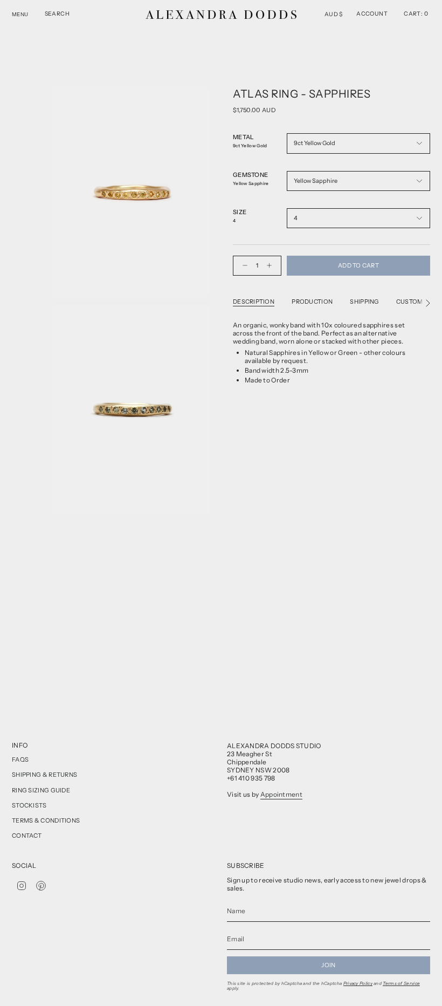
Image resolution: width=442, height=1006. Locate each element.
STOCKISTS (29, 805)
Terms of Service (401, 983)
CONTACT (27, 835)
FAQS (20, 759)
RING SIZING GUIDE (41, 790)
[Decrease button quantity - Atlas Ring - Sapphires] (242, 266)
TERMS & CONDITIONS (46, 820)
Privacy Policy (357, 983)
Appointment (281, 794)
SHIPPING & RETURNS (44, 774)
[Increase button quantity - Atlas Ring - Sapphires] (271, 266)
